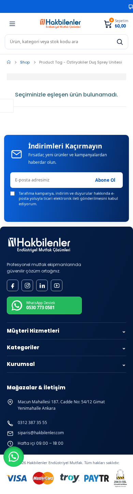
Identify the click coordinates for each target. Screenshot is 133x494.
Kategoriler (66, 347)
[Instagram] (27, 285)
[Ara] (120, 42)
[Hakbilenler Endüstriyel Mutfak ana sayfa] (39, 245)
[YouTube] (56, 285)
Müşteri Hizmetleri (66, 330)
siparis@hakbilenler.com (41, 433)
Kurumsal (66, 364)
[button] (13, 456)
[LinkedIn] (42, 285)
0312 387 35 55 (32, 422)
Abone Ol (105, 180)
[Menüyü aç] (12, 23)
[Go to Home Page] (9, 62)
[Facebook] (12, 285)
